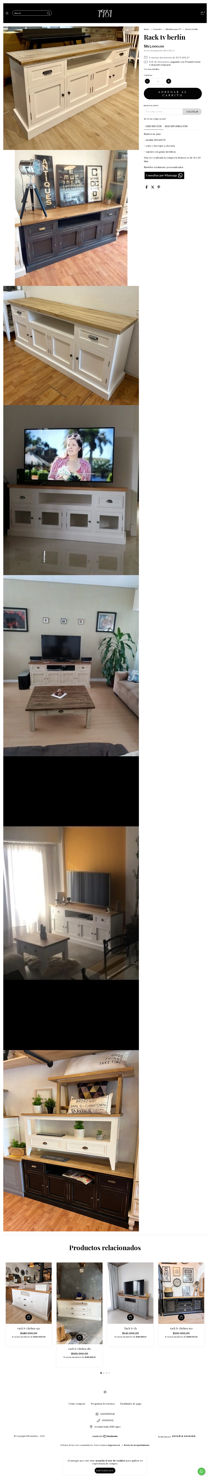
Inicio (146, 29)
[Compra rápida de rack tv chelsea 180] (79, 1337)
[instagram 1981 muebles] (105, 1392)
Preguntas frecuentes (103, 1403)
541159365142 (107, 1414)
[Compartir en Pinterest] (158, 187)
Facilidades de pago (131, 1403)
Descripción (154, 126)
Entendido (105, 1470)
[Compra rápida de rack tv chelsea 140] (28, 1317)
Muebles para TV (173, 29)
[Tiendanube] (105, 1437)
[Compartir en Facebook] (146, 187)
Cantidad (148, 75)
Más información (176, 126)
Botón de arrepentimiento (137, 1445)
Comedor (157, 29)
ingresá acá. (114, 1445)
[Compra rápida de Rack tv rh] (130, 1317)
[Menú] (7, 13)
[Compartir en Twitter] (152, 187)
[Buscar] (48, 13)
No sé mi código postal (155, 119)
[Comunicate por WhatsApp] (201, 1471)
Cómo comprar (77, 1403)
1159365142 (108, 1420)
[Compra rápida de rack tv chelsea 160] (181, 1317)
